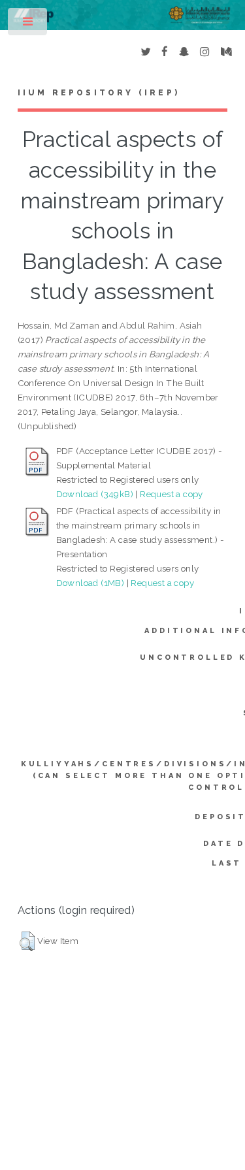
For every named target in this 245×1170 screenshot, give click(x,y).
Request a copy (171, 494)
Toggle (28, 24)
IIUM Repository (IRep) (99, 92)
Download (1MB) (90, 582)
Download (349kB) (94, 494)
